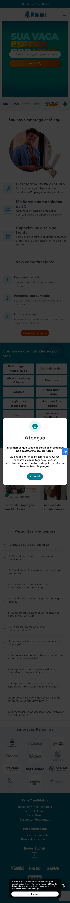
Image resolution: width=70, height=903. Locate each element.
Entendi (35, 894)
